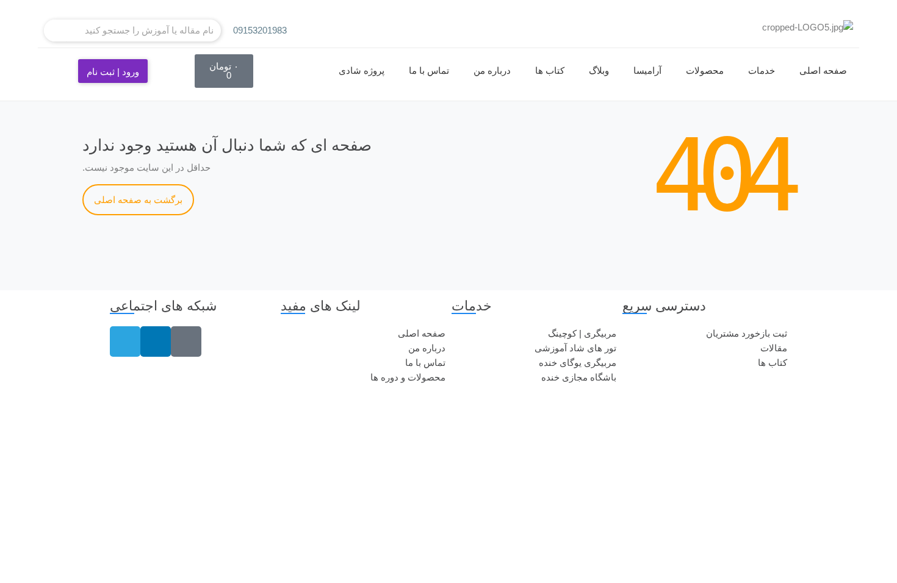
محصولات (705, 70)
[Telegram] (125, 341)
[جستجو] (55, 30)
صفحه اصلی (823, 70)
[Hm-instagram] (186, 341)
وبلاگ (599, 70)
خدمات (761, 70)
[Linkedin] (155, 341)
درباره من (492, 70)
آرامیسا (647, 70)
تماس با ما (429, 70)
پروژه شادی (361, 70)
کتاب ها (549, 70)
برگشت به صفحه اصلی (138, 200)
